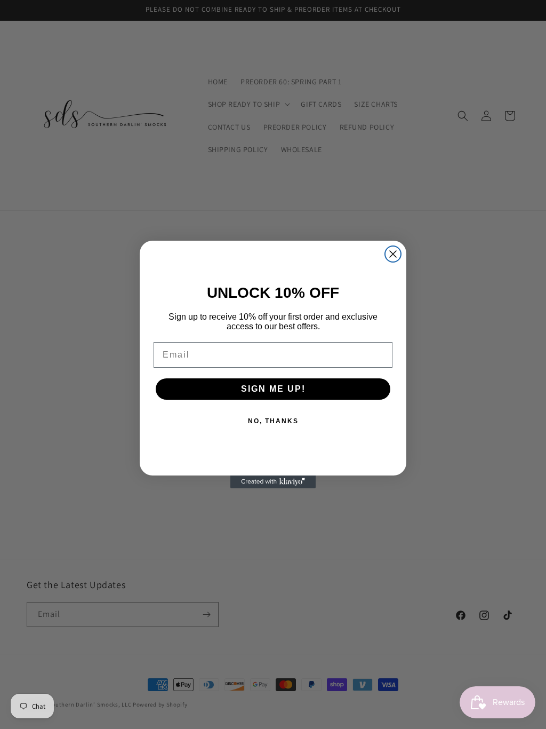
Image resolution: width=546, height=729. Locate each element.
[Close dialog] (393, 254)
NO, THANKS (273, 421)
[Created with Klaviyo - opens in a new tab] (273, 482)
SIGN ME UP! (273, 388)
